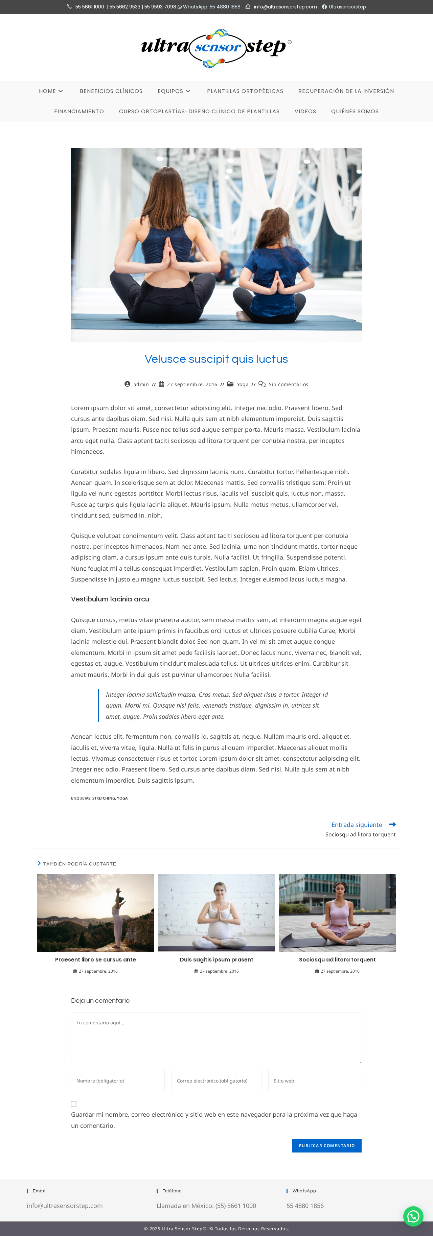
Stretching (103, 798)
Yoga (243, 384)
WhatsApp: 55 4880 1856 (211, 6)
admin (141, 384)
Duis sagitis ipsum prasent (216, 960)
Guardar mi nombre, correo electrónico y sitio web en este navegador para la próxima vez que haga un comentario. (214, 1119)
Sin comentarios (289, 384)
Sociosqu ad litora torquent (337, 960)
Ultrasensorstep (347, 6)
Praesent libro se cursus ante (95, 960)
